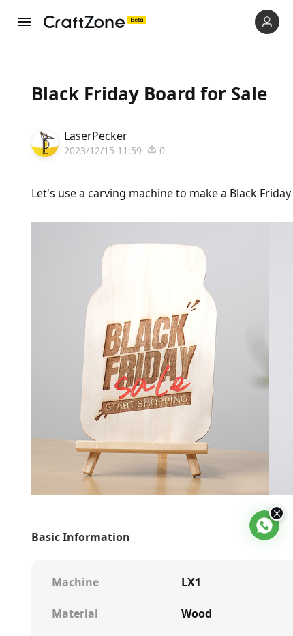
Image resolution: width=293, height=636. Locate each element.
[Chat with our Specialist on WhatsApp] (264, 525)
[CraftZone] (95, 22)
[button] (267, 22)
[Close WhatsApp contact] (276, 513)
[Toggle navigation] (24, 22)
